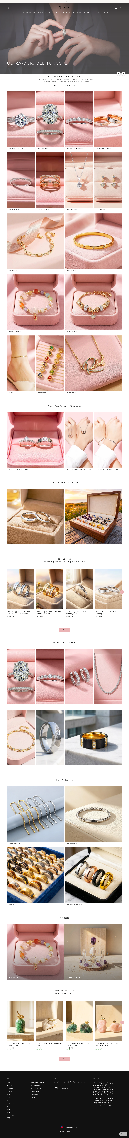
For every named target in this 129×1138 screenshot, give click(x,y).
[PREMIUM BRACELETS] (21, 737)
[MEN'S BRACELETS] (93, 814)
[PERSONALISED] (93, 363)
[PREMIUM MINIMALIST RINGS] (79, 119)
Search (33, 1097)
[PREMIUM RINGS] (50, 119)
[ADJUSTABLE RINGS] (50, 180)
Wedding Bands (52, 562)
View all (64, 630)
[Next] (123, 74)
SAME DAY (28, 12)
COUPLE (55, 12)
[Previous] (119, 74)
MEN (48, 12)
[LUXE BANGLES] (93, 241)
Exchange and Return (37, 1088)
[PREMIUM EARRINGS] (79, 676)
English (52, 1127)
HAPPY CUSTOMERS (97, 12)
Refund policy (35, 1091)
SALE (88, 12)
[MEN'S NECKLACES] (35, 814)
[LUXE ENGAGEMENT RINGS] (21, 119)
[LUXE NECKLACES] (79, 180)
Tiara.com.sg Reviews (37, 1082)
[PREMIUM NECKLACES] (108, 676)
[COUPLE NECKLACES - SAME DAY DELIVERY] (79, 440)
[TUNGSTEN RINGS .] (35, 875)
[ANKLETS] (21, 363)
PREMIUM (34, 12)
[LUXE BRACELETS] (35, 241)
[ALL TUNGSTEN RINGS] (93, 516)
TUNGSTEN (71, 12)
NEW (84, 12)
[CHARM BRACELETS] (93, 302)
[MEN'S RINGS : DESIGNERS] (93, 875)
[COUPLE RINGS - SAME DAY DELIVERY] (35, 440)
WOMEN (42, 12)
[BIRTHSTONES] (50, 363)
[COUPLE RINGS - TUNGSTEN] (108, 119)
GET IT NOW (69, 66)
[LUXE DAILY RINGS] (21, 180)
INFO (105, 12)
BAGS (78, 12)
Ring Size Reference (36, 1085)
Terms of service (35, 1094)
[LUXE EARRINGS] (108, 180)
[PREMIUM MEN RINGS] (50, 737)
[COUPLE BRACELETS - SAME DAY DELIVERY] (108, 440)
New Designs (61, 993)
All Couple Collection (74, 562)
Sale (72, 993)
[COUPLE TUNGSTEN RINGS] (35, 516)
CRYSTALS (62, 12)
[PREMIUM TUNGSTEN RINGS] (93, 737)
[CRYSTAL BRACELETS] (35, 302)
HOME (22, 12)
